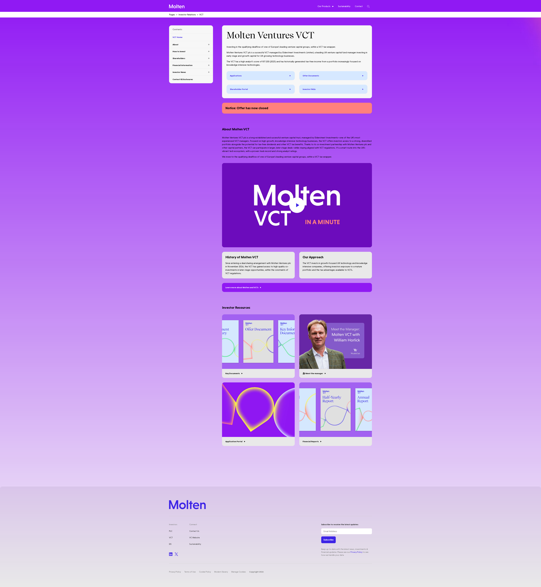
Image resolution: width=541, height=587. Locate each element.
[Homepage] (176, 6)
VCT (171, 537)
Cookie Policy (205, 572)
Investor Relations (187, 14)
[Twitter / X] (176, 554)
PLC (170, 531)
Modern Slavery (221, 572)
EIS (170, 544)
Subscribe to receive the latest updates (339, 524)
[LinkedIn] (170, 554)
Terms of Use (190, 572)
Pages (172, 14)
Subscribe (328, 539)
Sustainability (344, 6)
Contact (359, 6)
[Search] (368, 6)
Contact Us (194, 531)
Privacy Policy (356, 552)
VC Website (194, 537)
